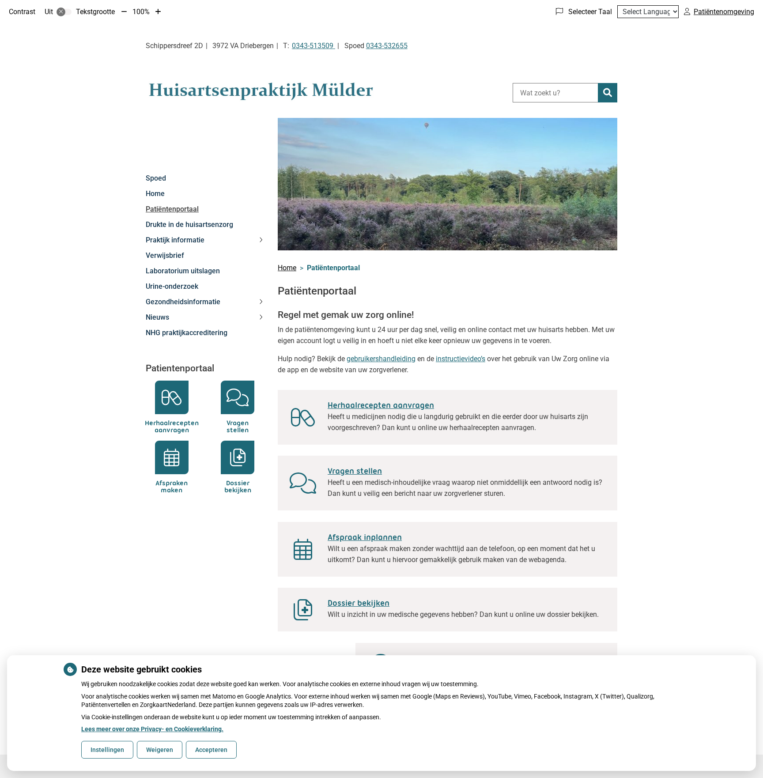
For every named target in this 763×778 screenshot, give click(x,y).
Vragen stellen (355, 471)
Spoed (156, 178)
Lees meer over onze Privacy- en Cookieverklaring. (152, 729)
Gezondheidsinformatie (183, 302)
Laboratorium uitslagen (183, 271)
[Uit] (64, 12)
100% (141, 12)
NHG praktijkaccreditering (186, 333)
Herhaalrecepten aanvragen (381, 405)
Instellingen (107, 749)
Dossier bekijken (358, 603)
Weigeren (159, 749)
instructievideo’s (460, 359)
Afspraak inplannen (365, 537)
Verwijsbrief (165, 255)
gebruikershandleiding (381, 359)
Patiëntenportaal (172, 209)
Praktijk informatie (175, 240)
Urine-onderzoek (172, 286)
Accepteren (211, 749)
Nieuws (157, 317)
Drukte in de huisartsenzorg (189, 224)
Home (155, 193)
